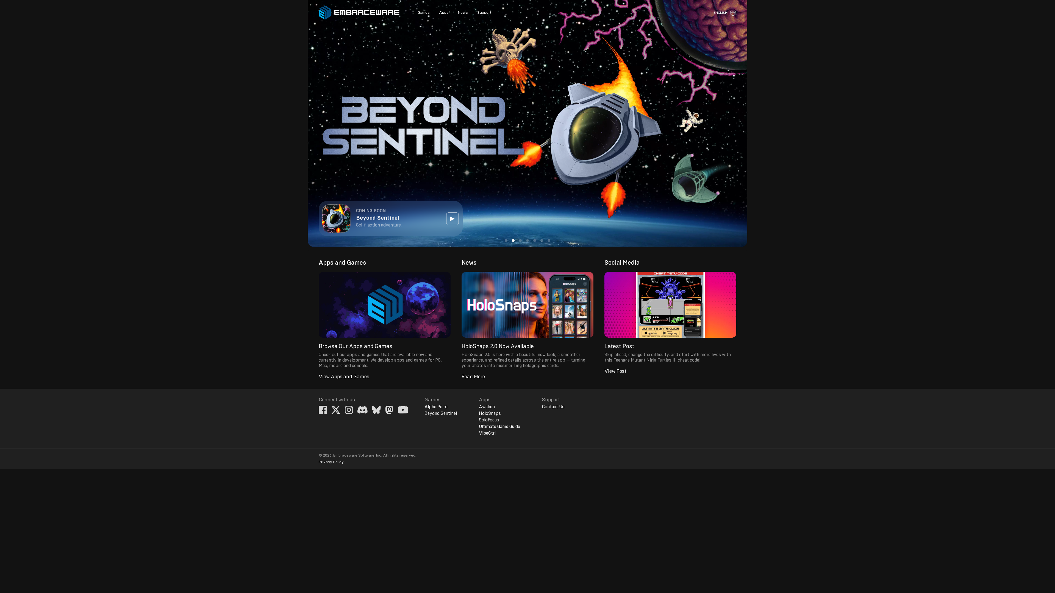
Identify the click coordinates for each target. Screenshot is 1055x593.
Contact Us (553, 407)
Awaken (487, 407)
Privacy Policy (331, 462)
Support (484, 13)
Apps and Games (342, 263)
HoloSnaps (490, 413)
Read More (473, 376)
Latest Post (619, 346)
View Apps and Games (344, 376)
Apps (444, 13)
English (720, 12)
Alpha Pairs (436, 407)
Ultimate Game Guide (499, 426)
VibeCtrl (487, 433)
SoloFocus (489, 420)
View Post (615, 371)
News (463, 13)
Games (424, 13)
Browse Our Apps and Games (355, 346)
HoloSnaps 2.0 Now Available (498, 346)
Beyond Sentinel (440, 413)
